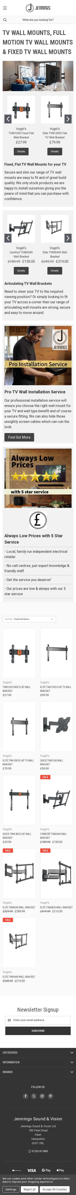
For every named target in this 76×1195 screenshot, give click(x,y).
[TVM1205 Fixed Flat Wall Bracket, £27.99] (19, 653)
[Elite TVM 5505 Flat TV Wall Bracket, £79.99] (19, 726)
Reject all (30, 1189)
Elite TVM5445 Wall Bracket (19, 976)
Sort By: (9, 619)
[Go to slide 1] (7, 119)
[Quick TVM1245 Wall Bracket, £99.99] (57, 726)
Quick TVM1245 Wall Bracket (51, 762)
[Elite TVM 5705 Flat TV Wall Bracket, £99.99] (57, 653)
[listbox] (34, 619)
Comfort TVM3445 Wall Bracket (53, 836)
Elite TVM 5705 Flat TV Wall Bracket (56, 689)
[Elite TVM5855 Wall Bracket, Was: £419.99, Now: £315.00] (57, 873)
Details (21, 151)
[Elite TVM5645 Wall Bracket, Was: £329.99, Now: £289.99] (19, 873)
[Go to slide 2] (68, 119)
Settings (10, 1189)
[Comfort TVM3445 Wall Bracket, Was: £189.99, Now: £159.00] (57, 800)
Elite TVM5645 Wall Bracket (19, 907)
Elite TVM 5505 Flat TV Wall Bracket (18, 762)
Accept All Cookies (55, 1189)
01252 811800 (40, 1151)
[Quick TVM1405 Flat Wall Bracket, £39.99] (19, 800)
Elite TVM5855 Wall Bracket (56, 907)
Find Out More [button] (19, 437)
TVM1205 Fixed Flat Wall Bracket (17, 689)
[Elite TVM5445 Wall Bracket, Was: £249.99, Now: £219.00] (19, 942)
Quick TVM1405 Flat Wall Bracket (17, 836)
